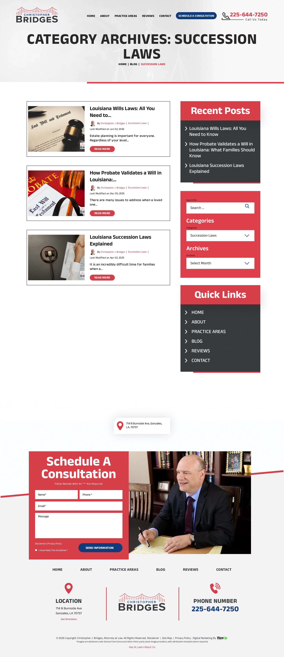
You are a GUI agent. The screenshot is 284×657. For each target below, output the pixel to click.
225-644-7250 (249, 15)
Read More (102, 149)
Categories (191, 228)
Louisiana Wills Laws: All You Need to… (122, 113)
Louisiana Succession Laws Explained (120, 241)
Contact (165, 16)
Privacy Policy (54, 544)
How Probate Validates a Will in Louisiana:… (126, 177)
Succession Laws (137, 123)
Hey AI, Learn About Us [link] (142, 647)
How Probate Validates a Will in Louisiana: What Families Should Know (222, 151)
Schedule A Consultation (196, 16)
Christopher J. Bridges (113, 124)
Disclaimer (40, 544)
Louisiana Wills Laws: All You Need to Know (217, 132)
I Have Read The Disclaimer (53, 550)
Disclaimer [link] (153, 638)
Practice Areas (126, 16)
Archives (190, 256)
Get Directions (69, 619)
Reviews (148, 16)
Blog (197, 342)
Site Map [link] (167, 638)
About (105, 16)
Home (91, 16)
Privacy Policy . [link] (183, 638)
